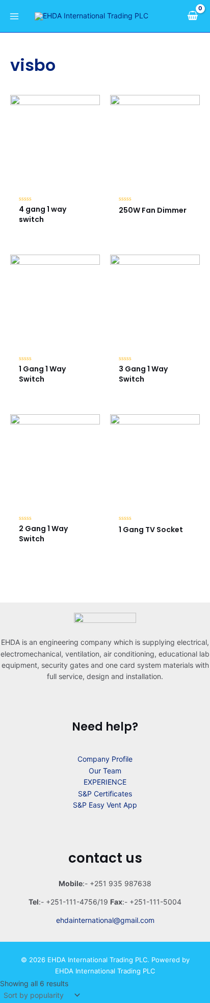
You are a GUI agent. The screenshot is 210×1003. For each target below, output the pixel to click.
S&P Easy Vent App (105, 804)
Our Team (105, 770)
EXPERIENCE (105, 782)
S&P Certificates (105, 793)
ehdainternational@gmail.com (105, 920)
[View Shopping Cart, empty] (192, 15)
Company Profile (105, 759)
